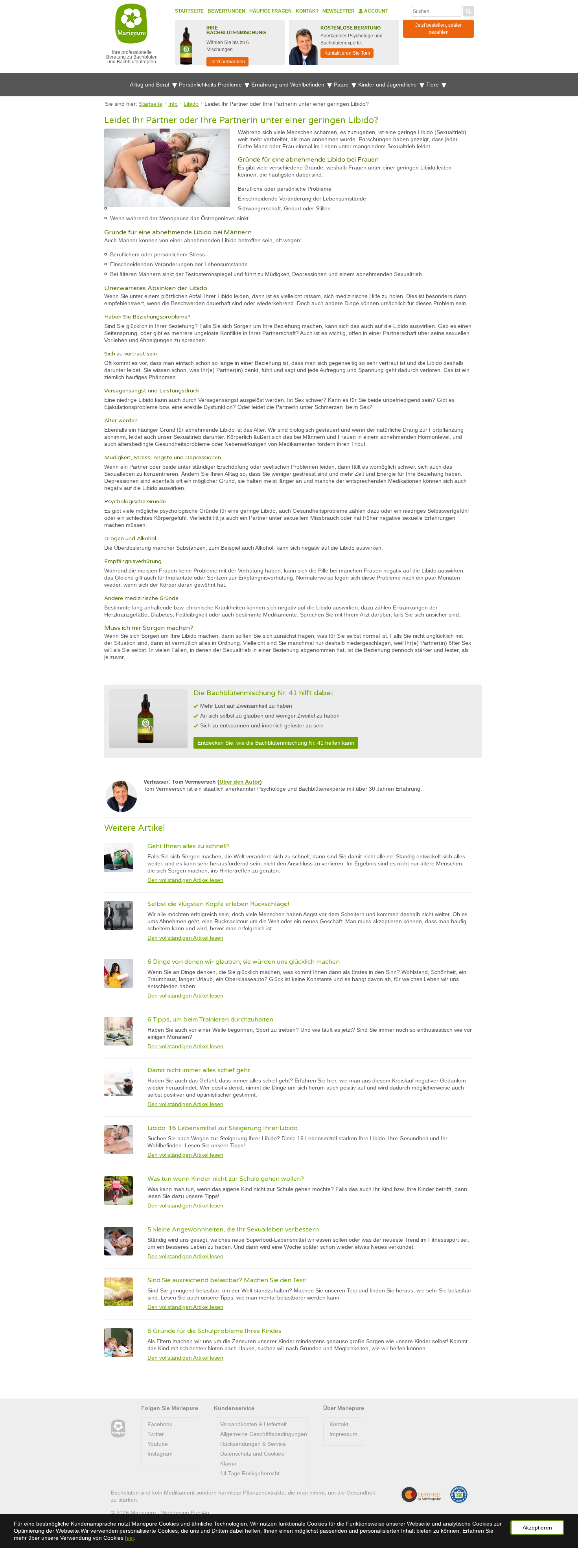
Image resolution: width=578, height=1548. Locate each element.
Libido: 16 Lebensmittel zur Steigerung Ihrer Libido (222, 1128)
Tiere (433, 84)
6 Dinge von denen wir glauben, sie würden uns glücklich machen (243, 962)
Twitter (155, 1434)
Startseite (189, 11)
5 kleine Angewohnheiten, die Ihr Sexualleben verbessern (233, 1229)
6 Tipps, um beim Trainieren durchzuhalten (210, 1019)
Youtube (157, 1444)
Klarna (228, 1463)
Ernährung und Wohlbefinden (288, 84)
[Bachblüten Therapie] (118, 1428)
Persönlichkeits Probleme (211, 84)
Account (375, 11)
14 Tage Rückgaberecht (250, 1473)
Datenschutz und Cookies (252, 1453)
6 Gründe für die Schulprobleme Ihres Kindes (214, 1331)
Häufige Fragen (270, 11)
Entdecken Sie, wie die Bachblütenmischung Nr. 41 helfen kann (275, 743)
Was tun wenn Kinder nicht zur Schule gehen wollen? (225, 1179)
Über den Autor (239, 782)
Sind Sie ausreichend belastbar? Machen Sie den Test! (227, 1280)
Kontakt (307, 11)
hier (129, 1538)
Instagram (160, 1453)
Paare (342, 84)
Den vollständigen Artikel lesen (185, 880)
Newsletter (338, 11)
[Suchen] (468, 10)
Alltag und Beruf (150, 84)
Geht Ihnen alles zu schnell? (188, 846)
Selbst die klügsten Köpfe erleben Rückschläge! (218, 904)
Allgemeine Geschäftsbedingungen (263, 1434)
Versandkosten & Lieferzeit (253, 1424)
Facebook (159, 1424)
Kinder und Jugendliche (388, 84)
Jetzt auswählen (227, 61)
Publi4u (200, 1512)
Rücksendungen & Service (253, 1444)
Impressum (343, 1434)
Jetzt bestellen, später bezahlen (438, 28)
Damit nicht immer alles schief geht (198, 1070)
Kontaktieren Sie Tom (347, 53)
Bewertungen (226, 11)
